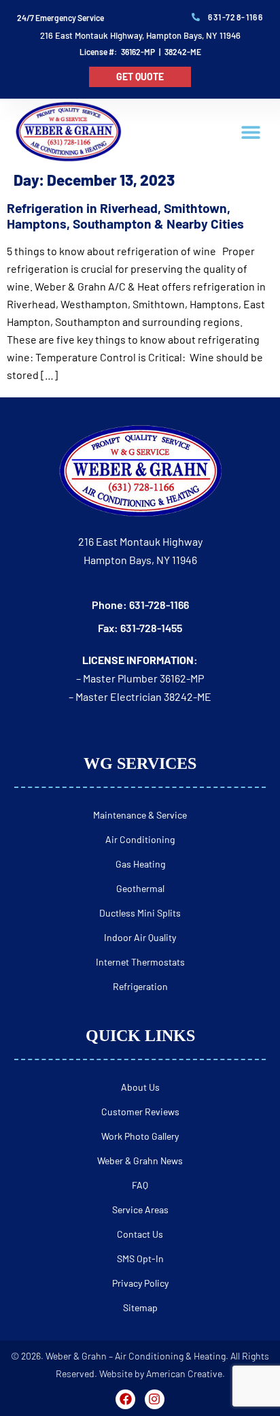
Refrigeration (140, 986)
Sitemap (140, 1307)
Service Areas (140, 1209)
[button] (250, 132)
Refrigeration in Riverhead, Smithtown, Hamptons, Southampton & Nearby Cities (125, 215)
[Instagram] (154, 1399)
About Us (140, 1087)
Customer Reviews (140, 1111)
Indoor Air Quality (140, 937)
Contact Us (140, 1234)
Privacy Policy (140, 1283)
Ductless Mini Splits (140, 913)
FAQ (140, 1185)
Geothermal (140, 888)
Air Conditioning (140, 839)
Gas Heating (140, 864)
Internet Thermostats (140, 962)
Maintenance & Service (140, 815)
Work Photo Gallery (140, 1136)
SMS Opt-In (140, 1258)
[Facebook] (125, 1399)
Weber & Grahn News (140, 1160)
